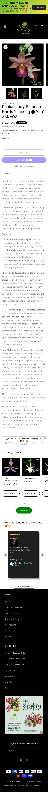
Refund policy (36, 781)
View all (24, 510)
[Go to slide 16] (24, 581)
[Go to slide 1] (5, 579)
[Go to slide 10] (33, 579)
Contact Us (10, 631)
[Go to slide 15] (21, 581)
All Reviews (24, 586)
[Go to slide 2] (8, 579)
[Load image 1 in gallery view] (11, 93)
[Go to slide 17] (27, 581)
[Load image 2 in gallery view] (23, 93)
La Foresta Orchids (21, 781)
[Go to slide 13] (42, 579)
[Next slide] (42, 555)
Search (8, 636)
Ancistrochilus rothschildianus (11, 479)
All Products (10, 625)
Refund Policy (11, 676)
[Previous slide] (5, 555)
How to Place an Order (15, 653)
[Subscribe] (40, 750)
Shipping (5, 126)
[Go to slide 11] (36, 579)
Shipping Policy (12, 670)
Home (7, 601)
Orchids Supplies (13, 613)
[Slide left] (3, 94)
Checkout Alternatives (15, 659)
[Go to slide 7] (24, 579)
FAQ (7, 688)
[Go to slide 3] (11, 579)
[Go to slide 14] (17, 581)
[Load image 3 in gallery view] (36, 93)
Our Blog (9, 682)
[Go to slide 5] (17, 579)
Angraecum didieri (31, 478)
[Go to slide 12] (39, 579)
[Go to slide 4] (14, 579)
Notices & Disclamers (14, 664)
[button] (5, 26)
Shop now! (39, 7)
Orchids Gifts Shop (13, 619)
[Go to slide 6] (21, 579)
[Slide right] (45, 94)
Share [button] (7, 173)
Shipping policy (39, 785)
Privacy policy (10, 785)
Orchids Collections (14, 607)
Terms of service (24, 785)
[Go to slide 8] (27, 579)
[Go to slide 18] (30, 581)
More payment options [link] (24, 166)
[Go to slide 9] (30, 579)
